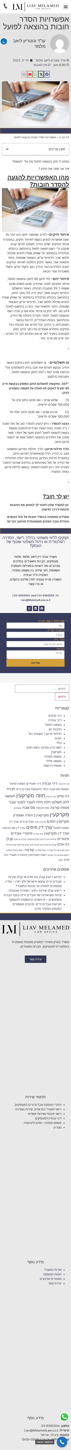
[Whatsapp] (29, 608)
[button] (65, 7)
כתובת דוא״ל (56, 630)
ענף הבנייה (38, 834)
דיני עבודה (55, 720)
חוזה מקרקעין (30, 795)
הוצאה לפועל (53, 725)
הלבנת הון (55, 729)
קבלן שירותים (23, 845)
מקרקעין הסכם (58, 821)
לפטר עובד (17, 802)
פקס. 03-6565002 (25, 595)
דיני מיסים (55, 716)
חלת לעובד (34, 802)
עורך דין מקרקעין (56, 833)
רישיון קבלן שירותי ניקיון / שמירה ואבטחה (35, 890)
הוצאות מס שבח (59, 789)
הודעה (61, 648)
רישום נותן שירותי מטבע (58, 855)
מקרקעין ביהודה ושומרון (31, 815)
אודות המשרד (53, 1269)
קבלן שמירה (40, 850)
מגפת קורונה (59, 807)
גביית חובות (63, 784)
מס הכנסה (42, 808)
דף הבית (64, 137)
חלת (47, 802)
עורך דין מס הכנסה (13, 828)
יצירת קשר (55, 1283)
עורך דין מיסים (39, 827)
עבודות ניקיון (40, 822)
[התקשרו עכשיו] (62, 1442)
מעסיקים (17, 808)
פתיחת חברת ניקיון (48, 839)
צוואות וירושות (53, 765)
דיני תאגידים (33, 783)
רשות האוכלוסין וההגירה (32, 855)
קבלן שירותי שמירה (55, 850)
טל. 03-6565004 (48, 595)
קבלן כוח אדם (20, 839)
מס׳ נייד (59, 639)
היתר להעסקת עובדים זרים (32, 789)
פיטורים (63, 838)
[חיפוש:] (42, 689)
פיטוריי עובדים (22, 833)
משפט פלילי (54, 761)
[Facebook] (41, 608)
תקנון (61, 860)
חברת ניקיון (51, 796)
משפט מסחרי (53, 756)
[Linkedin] (35, 608)
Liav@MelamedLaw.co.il (35, 599)
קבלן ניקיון (34, 845)
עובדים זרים (27, 821)
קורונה (29, 849)
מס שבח (28, 807)
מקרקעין (56, 752)
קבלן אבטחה (33, 839)
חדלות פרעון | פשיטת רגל (45, 734)
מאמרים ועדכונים (51, 1278)
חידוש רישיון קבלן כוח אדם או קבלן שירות (35, 877)
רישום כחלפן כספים (15, 850)
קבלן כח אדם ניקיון (48, 845)
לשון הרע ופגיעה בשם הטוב (44, 747)
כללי (59, 743)
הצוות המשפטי (52, 1274)
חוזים (58, 738)
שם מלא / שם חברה (51, 620)
